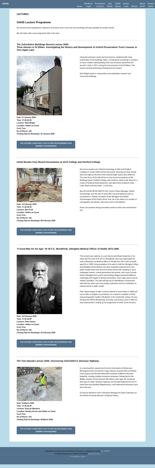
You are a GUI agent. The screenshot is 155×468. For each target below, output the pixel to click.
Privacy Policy (94, 454)
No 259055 (105, 451)
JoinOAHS (109, 5)
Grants (126, 4)
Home (79, 6)
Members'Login (88, 5)
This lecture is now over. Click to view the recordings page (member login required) (46, 144)
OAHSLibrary (118, 5)
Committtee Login (77, 457)
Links (126, 6)
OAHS (5, 3)
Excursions (100, 4)
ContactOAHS (150, 5)
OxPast (134, 6)
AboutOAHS (142, 5)
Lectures (100, 6)
